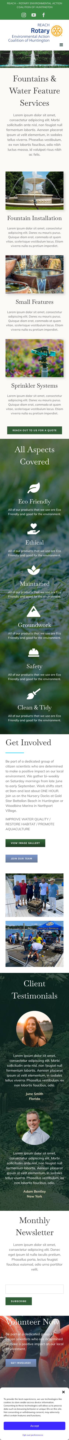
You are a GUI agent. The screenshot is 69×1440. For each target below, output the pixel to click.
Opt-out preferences (32, 1435)
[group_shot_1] (34, 875)
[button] (63, 1392)
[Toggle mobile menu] (61, 45)
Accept (34, 1425)
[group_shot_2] (34, 922)
